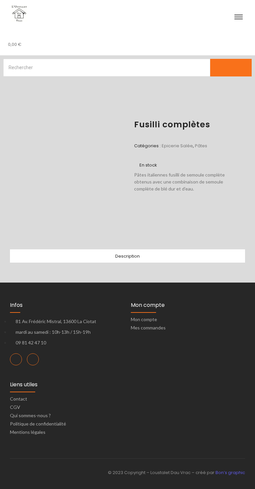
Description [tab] (127, 256)
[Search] (231, 67)
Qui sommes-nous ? (30, 415)
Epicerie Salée (177, 146)
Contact (18, 399)
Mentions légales (27, 432)
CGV (15, 407)
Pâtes (201, 146)
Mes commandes (148, 327)
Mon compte (144, 319)
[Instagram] (33, 359)
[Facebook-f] (16, 359)
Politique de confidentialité (38, 424)
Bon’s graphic (230, 472)
